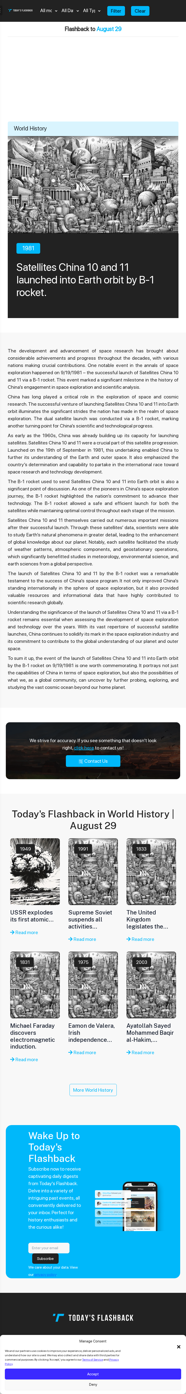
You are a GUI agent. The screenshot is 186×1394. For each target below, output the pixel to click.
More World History (93, 1090)
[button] (178, 1346)
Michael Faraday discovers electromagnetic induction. (32, 1036)
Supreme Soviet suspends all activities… (90, 919)
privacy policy (45, 1274)
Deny (93, 1384)
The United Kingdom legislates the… (147, 919)
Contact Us (95, 761)
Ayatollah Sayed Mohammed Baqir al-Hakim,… (150, 1032)
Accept (93, 1374)
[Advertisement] (93, 85)
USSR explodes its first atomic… (32, 916)
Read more (26, 932)
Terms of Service (92, 1359)
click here (84, 748)
